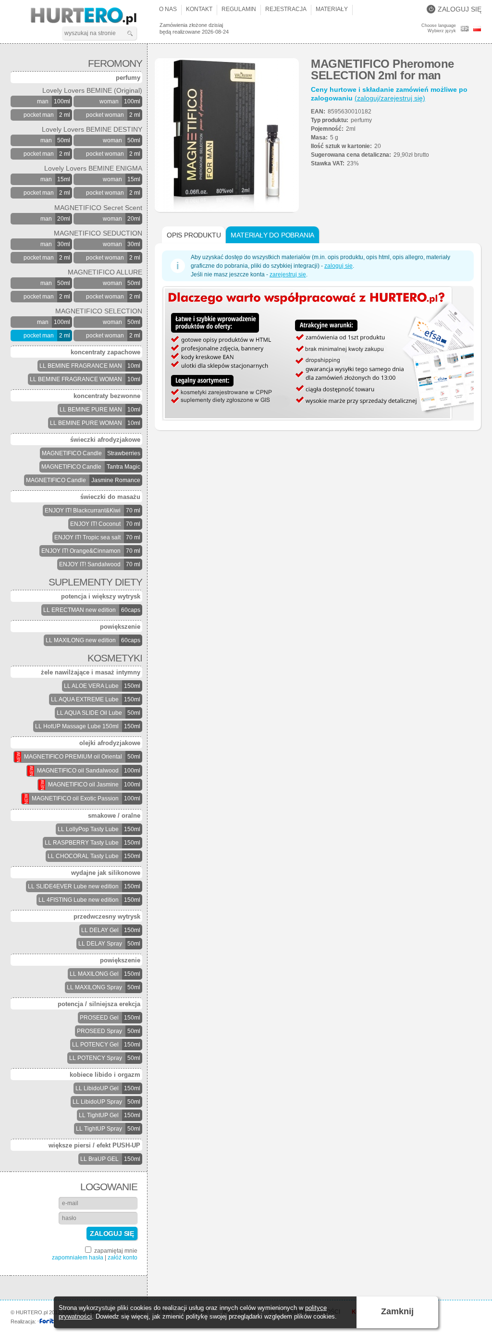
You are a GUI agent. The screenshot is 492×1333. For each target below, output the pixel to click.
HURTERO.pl (92, 16)
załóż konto (122, 1257)
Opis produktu (194, 235)
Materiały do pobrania (272, 235)
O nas (168, 9)
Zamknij (397, 1311)
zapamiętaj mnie (115, 1250)
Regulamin (238, 9)
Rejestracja (286, 9)
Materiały (332, 9)
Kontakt (199, 9)
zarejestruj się (288, 274)
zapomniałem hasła (77, 1257)
